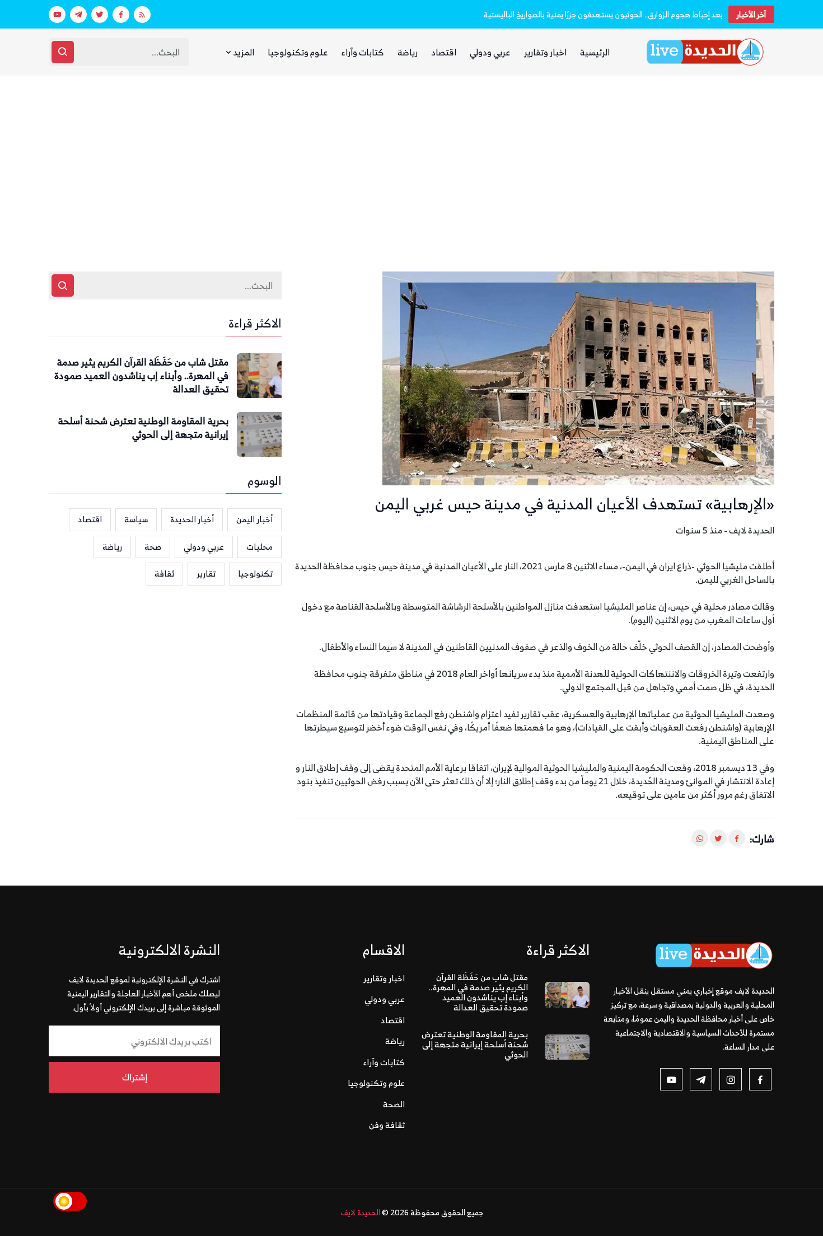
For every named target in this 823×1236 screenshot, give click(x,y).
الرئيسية (595, 52)
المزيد (242, 52)
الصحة (394, 1104)
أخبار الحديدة (192, 519)
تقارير (206, 573)
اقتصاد (443, 52)
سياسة (136, 519)
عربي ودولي (490, 52)
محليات (259, 546)
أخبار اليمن (254, 519)
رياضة (408, 52)
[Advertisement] (411, 159)
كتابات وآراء (363, 52)
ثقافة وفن (387, 1124)
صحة (152, 546)
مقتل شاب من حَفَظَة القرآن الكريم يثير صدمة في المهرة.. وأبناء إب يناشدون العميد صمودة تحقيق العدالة (141, 376)
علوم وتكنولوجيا (298, 52)
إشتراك (134, 1077)
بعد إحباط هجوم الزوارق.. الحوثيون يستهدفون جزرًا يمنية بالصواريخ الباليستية (603, 14)
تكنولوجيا (255, 573)
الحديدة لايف (360, 1212)
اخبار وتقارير (545, 52)
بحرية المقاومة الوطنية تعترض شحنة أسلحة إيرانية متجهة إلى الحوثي (143, 428)
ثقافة (164, 573)
